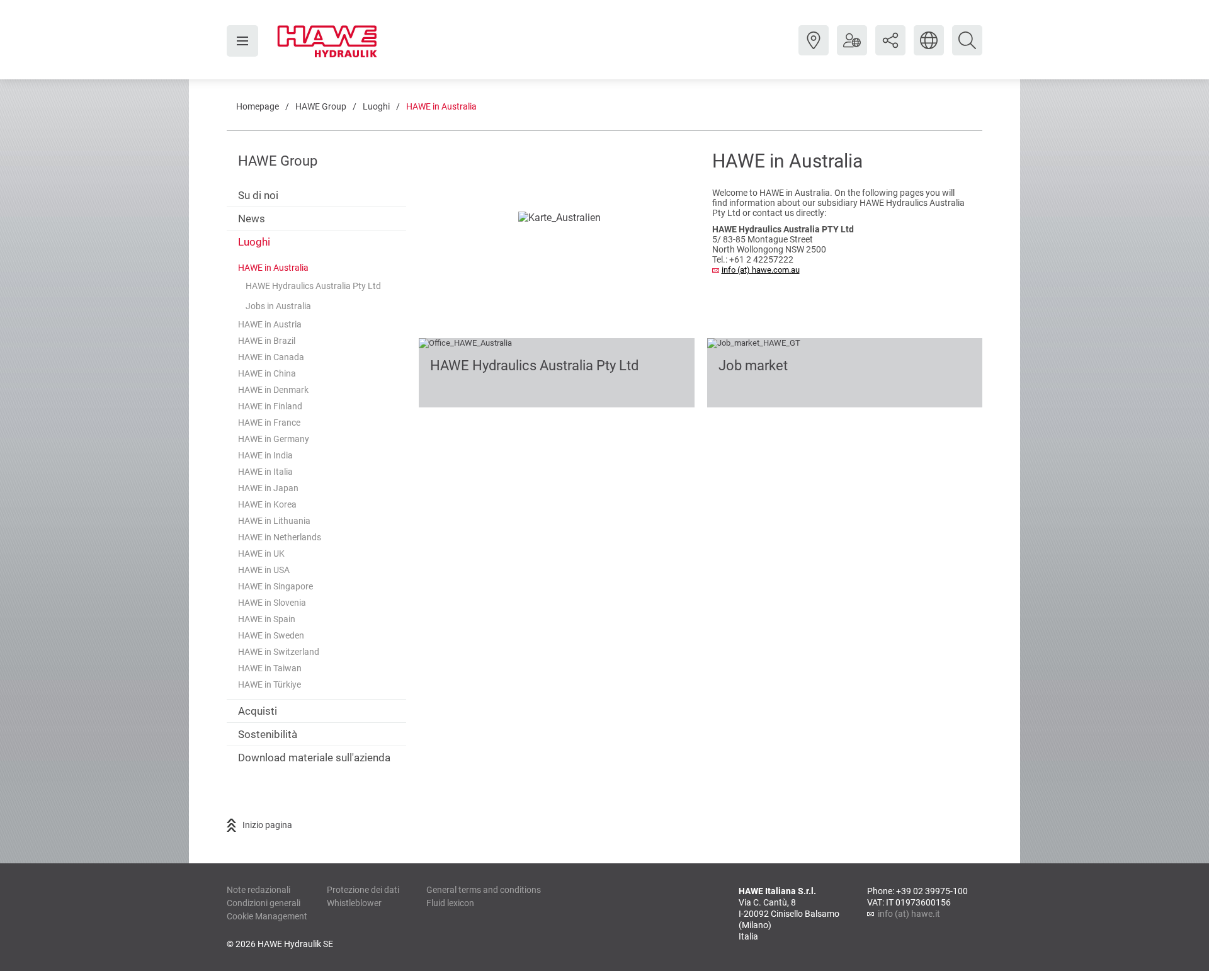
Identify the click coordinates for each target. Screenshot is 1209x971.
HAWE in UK (261, 553)
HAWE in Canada (271, 357)
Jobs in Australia (278, 306)
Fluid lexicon (450, 903)
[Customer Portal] (852, 49)
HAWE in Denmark (273, 390)
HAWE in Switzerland (278, 652)
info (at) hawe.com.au (761, 270)
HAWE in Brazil (266, 341)
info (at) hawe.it (909, 914)
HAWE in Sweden (271, 635)
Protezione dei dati (363, 889)
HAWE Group (320, 106)
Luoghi (376, 106)
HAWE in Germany (273, 439)
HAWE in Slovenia (272, 603)
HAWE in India (265, 455)
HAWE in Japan (268, 488)
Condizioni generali (263, 903)
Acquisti (257, 711)
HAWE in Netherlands (279, 537)
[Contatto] (813, 49)
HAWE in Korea (267, 504)
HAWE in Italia (265, 472)
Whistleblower (354, 903)
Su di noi (258, 195)
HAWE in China (267, 373)
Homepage (257, 106)
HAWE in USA (264, 570)
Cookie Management (267, 916)
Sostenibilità (267, 734)
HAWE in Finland (270, 406)
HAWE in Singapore (275, 586)
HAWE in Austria (270, 324)
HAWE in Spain (266, 619)
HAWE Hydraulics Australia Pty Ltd (313, 286)
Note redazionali (258, 889)
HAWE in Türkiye (269, 684)
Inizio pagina (267, 825)
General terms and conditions (483, 889)
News (251, 218)
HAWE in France (269, 422)
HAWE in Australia (441, 106)
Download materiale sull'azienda (314, 757)
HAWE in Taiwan (270, 668)
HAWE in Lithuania (274, 521)
